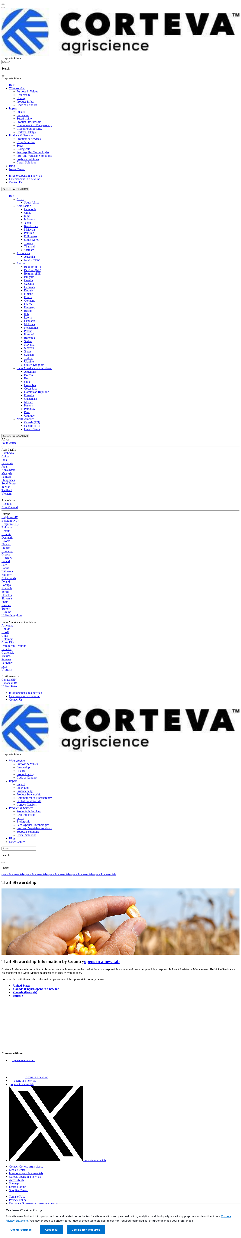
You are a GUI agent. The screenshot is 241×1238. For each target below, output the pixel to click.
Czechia (29, 283)
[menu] (3, 4)
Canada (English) (36, 989)
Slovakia (29, 344)
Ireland (28, 310)
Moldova (29, 324)
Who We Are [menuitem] (17, 88)
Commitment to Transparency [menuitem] (34, 125)
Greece (28, 304)
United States (32, 429)
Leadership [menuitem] (23, 94)
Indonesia (30, 219)
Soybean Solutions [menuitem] (28, 159)
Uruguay (29, 415)
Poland (28, 331)
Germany (29, 300)
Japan (27, 222)
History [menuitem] (21, 98)
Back (12, 84)
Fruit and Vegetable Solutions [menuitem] (34, 155)
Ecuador (29, 395)
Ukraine (29, 361)
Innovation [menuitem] (23, 115)
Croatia (28, 280)
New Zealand (32, 260)
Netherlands (31, 327)
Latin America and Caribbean (34, 368)
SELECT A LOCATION (15, 189)
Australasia (23, 253)
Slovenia (29, 348)
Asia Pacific (24, 205)
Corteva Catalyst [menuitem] (26, 132)
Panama (29, 405)
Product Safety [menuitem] (25, 101)
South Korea (31, 239)
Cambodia (30, 209)
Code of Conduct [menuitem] (27, 105)
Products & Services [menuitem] (21, 135)
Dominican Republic (36, 391)
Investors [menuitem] (25, 175)
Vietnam (29, 249)
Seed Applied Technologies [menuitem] (33, 152)
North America (25, 419)
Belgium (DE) (32, 273)
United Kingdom (34, 364)
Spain (27, 351)
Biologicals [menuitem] (23, 149)
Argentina (30, 371)
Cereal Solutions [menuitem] (26, 162)
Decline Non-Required (86, 1229)
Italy (26, 314)
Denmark (29, 287)
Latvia (28, 317)
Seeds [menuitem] (20, 145)
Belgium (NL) (32, 270)
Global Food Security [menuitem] (29, 128)
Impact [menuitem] (13, 108)
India (27, 216)
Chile (27, 381)
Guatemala (30, 398)
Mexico (28, 402)
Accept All (51, 1229)
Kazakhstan (31, 226)
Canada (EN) (32, 422)
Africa (20, 199)
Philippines (30, 236)
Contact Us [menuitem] (15, 182)
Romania (29, 337)
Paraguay (29, 408)
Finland (28, 293)
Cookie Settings (21, 1229)
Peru (27, 412)
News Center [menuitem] (17, 169)
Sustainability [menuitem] (25, 118)
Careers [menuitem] (24, 179)
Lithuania (29, 320)
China (27, 212)
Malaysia (29, 229)
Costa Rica (30, 388)
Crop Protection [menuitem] (26, 142)
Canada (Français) (25, 992)
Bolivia (28, 375)
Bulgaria (29, 276)
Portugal (29, 334)
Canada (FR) (32, 425)
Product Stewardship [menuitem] (29, 121)
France (28, 297)
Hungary (29, 307)
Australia (29, 256)
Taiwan (28, 243)
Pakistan (29, 233)
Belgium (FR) (32, 266)
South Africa (31, 202)
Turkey (28, 358)
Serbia (28, 341)
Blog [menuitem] (12, 165)
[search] (3, 75)
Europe (21, 263)
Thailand (29, 246)
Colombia (30, 385)
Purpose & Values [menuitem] (27, 91)
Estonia (28, 290)
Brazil (27, 378)
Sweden (29, 354)
